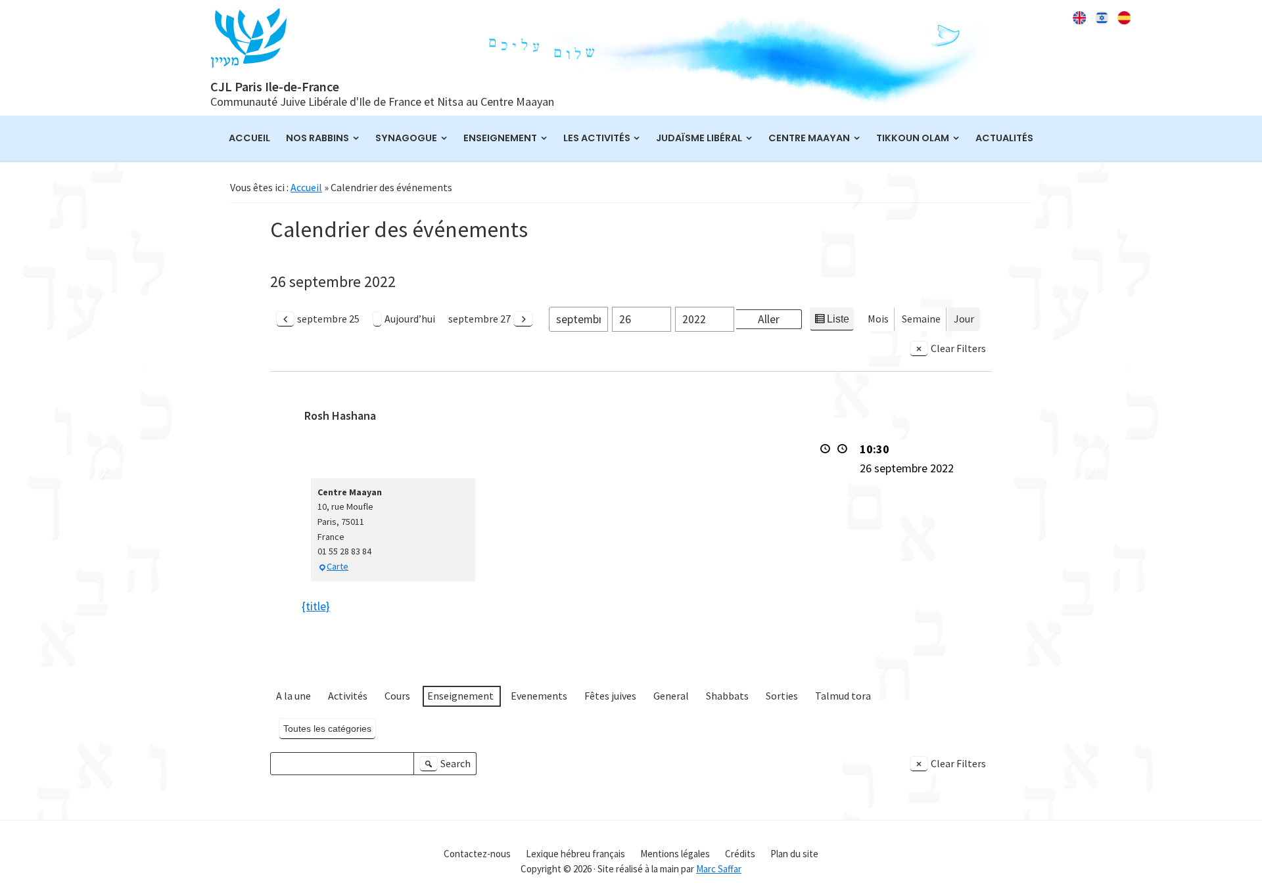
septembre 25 (328, 318)
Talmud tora (843, 695)
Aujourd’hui (410, 318)
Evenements (539, 695)
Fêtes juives (610, 695)
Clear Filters (958, 348)
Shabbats (727, 695)
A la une (293, 695)
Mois (878, 318)
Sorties (782, 695)
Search (447, 766)
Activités (347, 695)
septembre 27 (479, 318)
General (671, 695)
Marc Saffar (718, 868)
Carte (337, 566)
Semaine (921, 318)
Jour (964, 318)
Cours (397, 695)
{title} (316, 606)
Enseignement (460, 695)
